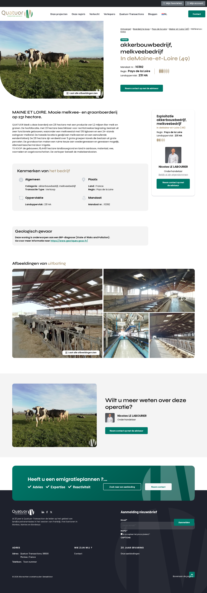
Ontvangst (125, 29)
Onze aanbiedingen (130, 553)
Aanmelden (184, 522)
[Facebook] (47, 512)
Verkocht (94, 14)
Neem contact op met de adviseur (141, 88)
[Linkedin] (43, 512)
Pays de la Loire (159, 29)
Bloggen (152, 14)
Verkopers (109, 14)
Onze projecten (58, 14)
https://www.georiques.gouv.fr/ (69, 241)
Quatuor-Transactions (131, 14)
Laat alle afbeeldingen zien (84, 93)
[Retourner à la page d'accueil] (17, 14)
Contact (78, 553)
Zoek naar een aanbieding (122, 486)
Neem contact (158, 486)
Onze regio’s (78, 14)
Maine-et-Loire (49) (179, 29)
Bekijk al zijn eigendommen (173, 175)
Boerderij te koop (141, 29)
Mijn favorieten (174, 3)
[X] (51, 512)
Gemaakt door (48, 577)
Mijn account (196, 3)
